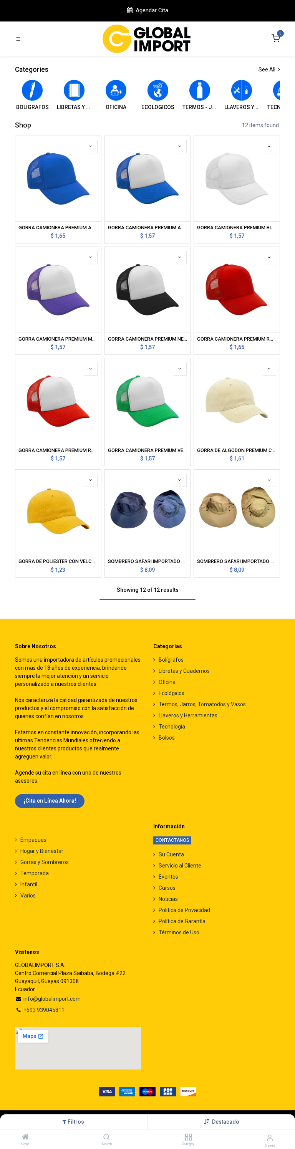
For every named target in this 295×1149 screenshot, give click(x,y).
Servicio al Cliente (180, 866)
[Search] (106, 1137)
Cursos (167, 888)
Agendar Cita (152, 10)
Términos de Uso (179, 932)
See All (268, 69)
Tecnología (172, 727)
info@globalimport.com (52, 999)
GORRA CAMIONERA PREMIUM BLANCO (237, 227)
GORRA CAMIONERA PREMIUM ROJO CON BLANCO (58, 450)
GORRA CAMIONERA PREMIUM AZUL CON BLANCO (147, 227)
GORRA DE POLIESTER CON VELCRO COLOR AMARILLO (58, 561)
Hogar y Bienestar (41, 851)
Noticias (168, 899)
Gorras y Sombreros (44, 862)
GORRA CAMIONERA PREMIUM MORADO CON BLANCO (58, 339)
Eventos (168, 877)
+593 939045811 (44, 1010)
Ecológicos (171, 693)
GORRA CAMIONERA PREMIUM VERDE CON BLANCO (147, 450)
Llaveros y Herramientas (188, 715)
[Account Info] (269, 1137)
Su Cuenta (171, 854)
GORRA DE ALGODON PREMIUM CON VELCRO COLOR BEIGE (237, 450)
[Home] (25, 1137)
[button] (225, 1122)
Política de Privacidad (184, 910)
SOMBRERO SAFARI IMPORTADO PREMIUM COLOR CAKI (237, 561)
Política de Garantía (182, 921)
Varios (28, 895)
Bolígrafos (171, 660)
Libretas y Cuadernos (184, 671)
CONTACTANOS (172, 840)
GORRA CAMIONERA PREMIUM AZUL (58, 227)
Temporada (34, 873)
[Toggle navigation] (18, 39)
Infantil (28, 884)
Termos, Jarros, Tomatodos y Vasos (202, 704)
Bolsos (167, 738)
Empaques (33, 840)
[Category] (188, 1137)
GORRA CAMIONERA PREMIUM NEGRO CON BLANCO (147, 339)
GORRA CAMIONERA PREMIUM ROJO (237, 339)
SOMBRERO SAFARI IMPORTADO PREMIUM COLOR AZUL (147, 561)
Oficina (167, 682)
